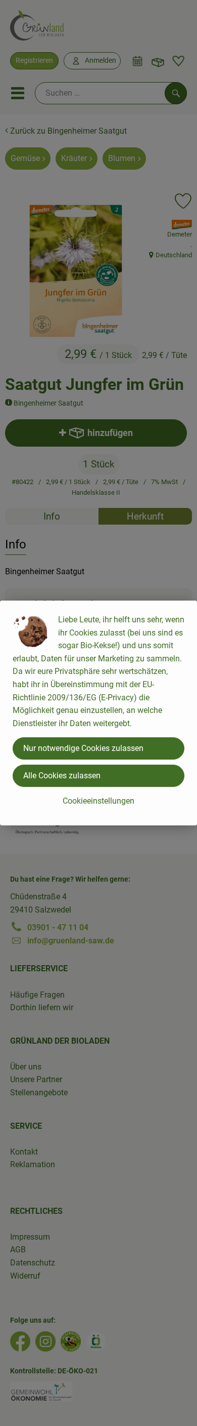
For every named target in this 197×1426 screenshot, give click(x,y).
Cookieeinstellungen (98, 801)
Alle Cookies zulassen (62, 775)
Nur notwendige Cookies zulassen (83, 748)
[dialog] (98, 713)
